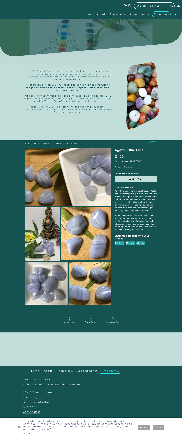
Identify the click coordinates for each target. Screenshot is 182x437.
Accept (144, 427)
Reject (158, 427)
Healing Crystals (42, 143)
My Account (70, 322)
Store (27, 143)
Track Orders (91, 322)
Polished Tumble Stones (65, 143)
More (26, 433)
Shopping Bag (112, 322)
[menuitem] (151, 144)
